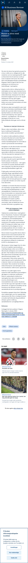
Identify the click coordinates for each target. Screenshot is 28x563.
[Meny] (25, 2)
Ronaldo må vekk (7, 368)
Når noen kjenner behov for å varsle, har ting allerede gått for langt (14, 397)
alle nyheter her (18, 408)
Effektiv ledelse (13, 326)
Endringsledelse (7, 331)
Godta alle (14, 558)
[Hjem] (3, 2)
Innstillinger (14, 547)
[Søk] (9, 2)
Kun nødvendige (14, 552)
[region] (14, 545)
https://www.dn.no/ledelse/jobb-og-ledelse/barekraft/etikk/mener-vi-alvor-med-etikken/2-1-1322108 (13, 314)
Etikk (4, 326)
